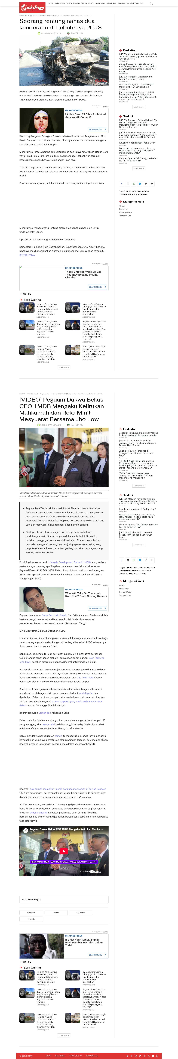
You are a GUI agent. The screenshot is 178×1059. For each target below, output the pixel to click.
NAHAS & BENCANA (37, 15)
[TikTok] (144, 1056)
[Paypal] (140, 1056)
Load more (63, 367)
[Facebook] (121, 183)
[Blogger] (127, 1056)
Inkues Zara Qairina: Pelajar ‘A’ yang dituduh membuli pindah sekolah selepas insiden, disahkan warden (47, 352)
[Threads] (157, 1056)
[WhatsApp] (133, 183)
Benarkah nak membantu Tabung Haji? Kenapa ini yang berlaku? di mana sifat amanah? (137, 150)
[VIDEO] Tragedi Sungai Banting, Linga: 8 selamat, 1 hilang (136, 78)
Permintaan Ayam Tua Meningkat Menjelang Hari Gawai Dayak (136, 85)
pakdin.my (77, 33)
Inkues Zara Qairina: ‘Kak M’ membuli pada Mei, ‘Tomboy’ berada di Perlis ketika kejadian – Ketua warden (48, 327)
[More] (152, 183)
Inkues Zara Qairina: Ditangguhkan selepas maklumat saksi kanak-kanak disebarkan (94, 309)
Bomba (130, 191)
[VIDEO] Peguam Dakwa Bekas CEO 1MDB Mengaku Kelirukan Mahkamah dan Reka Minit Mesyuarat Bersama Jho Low (138, 123)
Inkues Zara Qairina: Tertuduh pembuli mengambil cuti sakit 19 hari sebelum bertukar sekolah (48, 309)
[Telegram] (139, 183)
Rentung (143, 194)
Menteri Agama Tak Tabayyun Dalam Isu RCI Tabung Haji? (138, 159)
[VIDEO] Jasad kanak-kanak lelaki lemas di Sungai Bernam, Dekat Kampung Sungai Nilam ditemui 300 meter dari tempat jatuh (138, 96)
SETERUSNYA (27, 255)
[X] (127, 183)
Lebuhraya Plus (128, 194)
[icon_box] (30, 300)
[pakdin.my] (68, 33)
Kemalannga (142, 191)
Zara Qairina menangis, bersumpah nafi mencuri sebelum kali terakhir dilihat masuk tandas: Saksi (94, 351)
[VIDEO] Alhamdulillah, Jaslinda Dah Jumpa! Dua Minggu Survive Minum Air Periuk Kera (138, 56)
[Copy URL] (145, 183)
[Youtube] (152, 1056)
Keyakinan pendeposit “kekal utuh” (137, 143)
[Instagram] (135, 1056)
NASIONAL (23, 15)
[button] (151, 3)
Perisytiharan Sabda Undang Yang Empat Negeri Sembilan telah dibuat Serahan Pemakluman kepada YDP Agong (138, 68)
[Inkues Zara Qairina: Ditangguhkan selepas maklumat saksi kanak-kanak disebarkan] (72, 307)
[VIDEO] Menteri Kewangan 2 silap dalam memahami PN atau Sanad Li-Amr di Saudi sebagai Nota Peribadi (138, 134)
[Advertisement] (64, 206)
